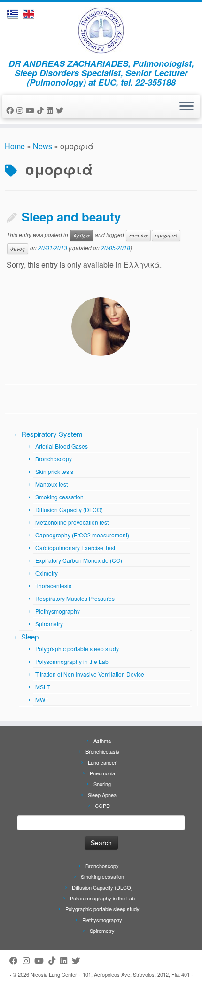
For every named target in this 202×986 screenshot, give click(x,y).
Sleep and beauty (71, 216)
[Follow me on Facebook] (11, 110)
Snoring (102, 784)
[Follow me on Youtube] (31, 110)
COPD (102, 805)
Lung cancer (102, 762)
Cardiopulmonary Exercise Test (75, 548)
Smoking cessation (59, 497)
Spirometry (49, 624)
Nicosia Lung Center (54, 974)
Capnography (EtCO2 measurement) (82, 535)
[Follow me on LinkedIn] (51, 110)
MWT (41, 699)
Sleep (30, 636)
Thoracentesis (53, 586)
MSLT (42, 687)
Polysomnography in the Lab (72, 661)
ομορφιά (166, 235)
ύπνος (17, 248)
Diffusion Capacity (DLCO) (69, 509)
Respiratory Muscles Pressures (75, 598)
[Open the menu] (186, 107)
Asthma (102, 740)
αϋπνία (138, 235)
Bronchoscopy (53, 459)
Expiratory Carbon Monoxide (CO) (78, 560)
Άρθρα (81, 235)
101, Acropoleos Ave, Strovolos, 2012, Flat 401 (136, 974)
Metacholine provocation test (72, 522)
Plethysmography (57, 611)
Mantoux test (51, 484)
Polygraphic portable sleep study (77, 649)
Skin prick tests (54, 471)
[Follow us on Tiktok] (42, 110)
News (42, 146)
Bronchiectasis (102, 751)
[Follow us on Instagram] (21, 110)
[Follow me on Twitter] (61, 110)
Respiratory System (52, 434)
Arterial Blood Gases (61, 446)
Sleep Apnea (102, 794)
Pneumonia (102, 773)
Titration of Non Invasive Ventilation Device (89, 674)
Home (15, 146)
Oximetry (46, 573)
